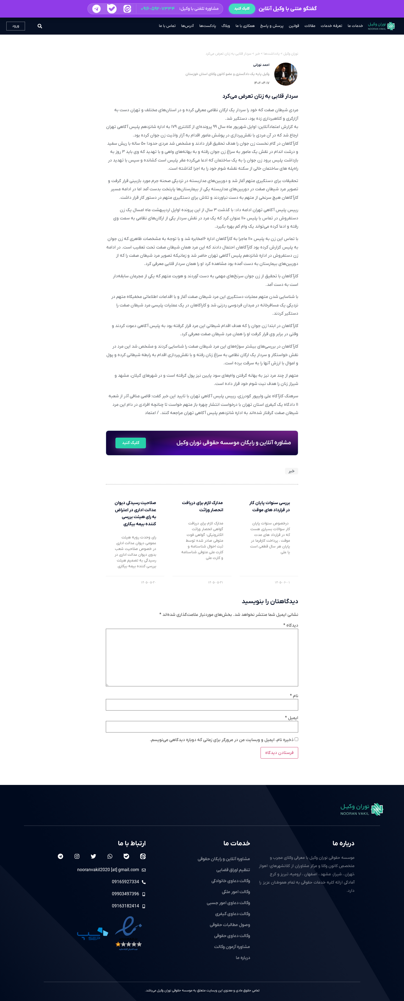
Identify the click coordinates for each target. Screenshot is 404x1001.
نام (294, 696)
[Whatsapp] (110, 856)
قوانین (294, 26)
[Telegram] (60, 856)
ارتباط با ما (132, 843)
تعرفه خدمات (331, 26)
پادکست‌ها (207, 26)
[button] (155, 8)
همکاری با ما (245, 26)
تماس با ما (167, 26)
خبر (292, 471)
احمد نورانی (261, 65)
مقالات (310, 26)
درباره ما (344, 843)
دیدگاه (290, 625)
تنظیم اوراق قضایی (233, 870)
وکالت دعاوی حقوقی (232, 936)
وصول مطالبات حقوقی (230, 925)
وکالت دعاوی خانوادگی (230, 881)
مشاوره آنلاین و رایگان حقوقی (224, 859)
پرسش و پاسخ (271, 26)
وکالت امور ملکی (236, 892)
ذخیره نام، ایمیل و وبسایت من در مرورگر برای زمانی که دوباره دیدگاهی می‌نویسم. (222, 740)
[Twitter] (93, 856)
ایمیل (291, 718)
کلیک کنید (242, 8)
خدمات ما (355, 26)
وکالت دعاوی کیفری (232, 914)
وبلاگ (226, 26)
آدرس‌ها (187, 26)
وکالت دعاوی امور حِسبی (228, 903)
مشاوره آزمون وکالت (232, 947)
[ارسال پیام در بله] (112, 8)
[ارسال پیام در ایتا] (127, 8)
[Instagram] (77, 856)
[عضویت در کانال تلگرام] (96, 9)
